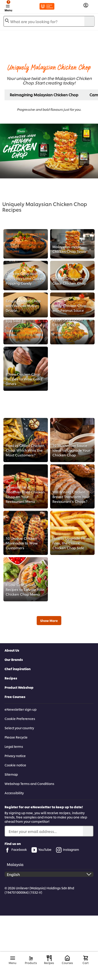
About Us (12, 650)
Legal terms (14, 746)
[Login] (85, 5)
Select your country (19, 728)
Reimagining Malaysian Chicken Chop (44, 94)
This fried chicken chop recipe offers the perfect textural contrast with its (25, 332)
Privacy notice (15, 755)
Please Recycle (16, 737)
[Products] (30, 958)
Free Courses (15, 696)
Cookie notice (15, 765)
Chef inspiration (18, 669)
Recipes (11, 678)
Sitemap (11, 774)
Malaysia (15, 864)
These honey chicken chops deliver (68, 334)
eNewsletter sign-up (20, 709)
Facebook (19, 849)
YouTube (45, 849)
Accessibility (14, 793)
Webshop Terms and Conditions (29, 783)
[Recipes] (49, 958)
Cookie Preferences (20, 718)
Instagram (71, 849)
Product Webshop (19, 687)
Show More (49, 620)
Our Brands (14, 659)
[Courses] (67, 958)
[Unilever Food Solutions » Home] (47, 6)
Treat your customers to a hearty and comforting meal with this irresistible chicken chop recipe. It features (25, 242)
